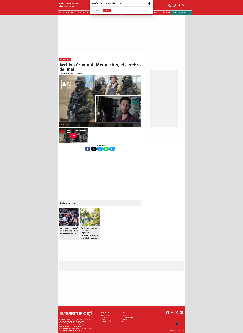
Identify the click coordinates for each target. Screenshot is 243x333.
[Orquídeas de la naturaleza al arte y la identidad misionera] (90, 217)
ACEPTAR (107, 10)
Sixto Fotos (124, 319)
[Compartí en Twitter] (94, 149)
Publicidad (103, 319)
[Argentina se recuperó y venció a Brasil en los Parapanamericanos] (69, 217)
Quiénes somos (105, 315)
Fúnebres (154, 13)
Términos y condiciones (107, 321)
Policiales (70, 13)
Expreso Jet (124, 315)
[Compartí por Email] (100, 149)
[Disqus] (100, 176)
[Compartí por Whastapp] (106, 149)
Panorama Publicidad (127, 317)
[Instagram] (174, 5)
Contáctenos (104, 317)
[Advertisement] (121, 328)
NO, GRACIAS (96, 10)
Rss (122, 321)
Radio (174, 13)
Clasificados (165, 13)
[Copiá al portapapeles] (112, 149)
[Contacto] (181, 312)
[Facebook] (169, 5)
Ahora (61, 13)
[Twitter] (179, 5)
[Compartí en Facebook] (87, 149)
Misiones (80, 13)
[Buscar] (190, 13)
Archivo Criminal (65, 59)
